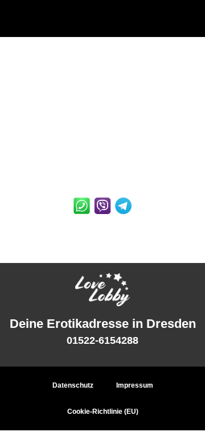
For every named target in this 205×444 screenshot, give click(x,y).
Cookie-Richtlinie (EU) (102, 412)
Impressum (134, 385)
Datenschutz (72, 385)
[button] (102, 18)
